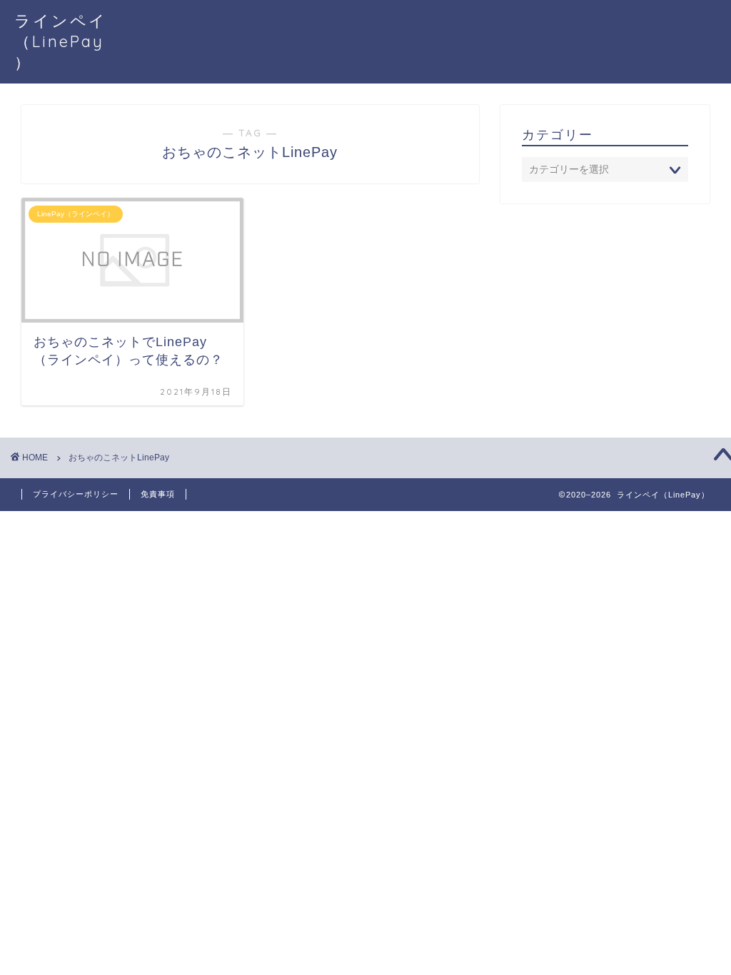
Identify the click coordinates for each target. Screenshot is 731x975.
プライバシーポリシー (76, 494)
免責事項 (158, 494)
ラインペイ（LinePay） (60, 41)
